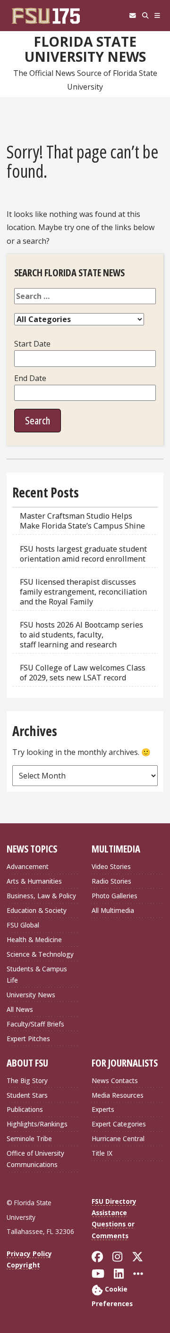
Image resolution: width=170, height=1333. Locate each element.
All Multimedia (113, 910)
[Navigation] (157, 16)
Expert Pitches (28, 1038)
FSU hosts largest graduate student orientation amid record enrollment (83, 554)
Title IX (102, 1153)
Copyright (23, 1264)
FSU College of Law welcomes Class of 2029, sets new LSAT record (82, 672)
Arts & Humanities (34, 881)
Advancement (28, 866)
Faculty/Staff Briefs (35, 1023)
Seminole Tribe (29, 1138)
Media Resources (118, 1095)
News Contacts (115, 1080)
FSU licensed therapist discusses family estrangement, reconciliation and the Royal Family (83, 592)
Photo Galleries (114, 895)
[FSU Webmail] (132, 16)
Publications (25, 1109)
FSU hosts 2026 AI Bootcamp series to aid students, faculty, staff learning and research (81, 635)
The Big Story (27, 1080)
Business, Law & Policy (41, 895)
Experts (103, 1109)
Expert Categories (119, 1123)
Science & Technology (40, 954)
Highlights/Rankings (37, 1123)
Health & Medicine (34, 939)
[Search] (145, 16)
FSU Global (23, 924)
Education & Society (37, 910)
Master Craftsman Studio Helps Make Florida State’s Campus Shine (82, 521)
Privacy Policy (29, 1253)
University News (31, 994)
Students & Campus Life (37, 974)
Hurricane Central (118, 1138)
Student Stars (27, 1095)
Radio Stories (111, 881)
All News (20, 1009)
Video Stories (111, 866)
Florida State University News (85, 49)
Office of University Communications (35, 1159)
